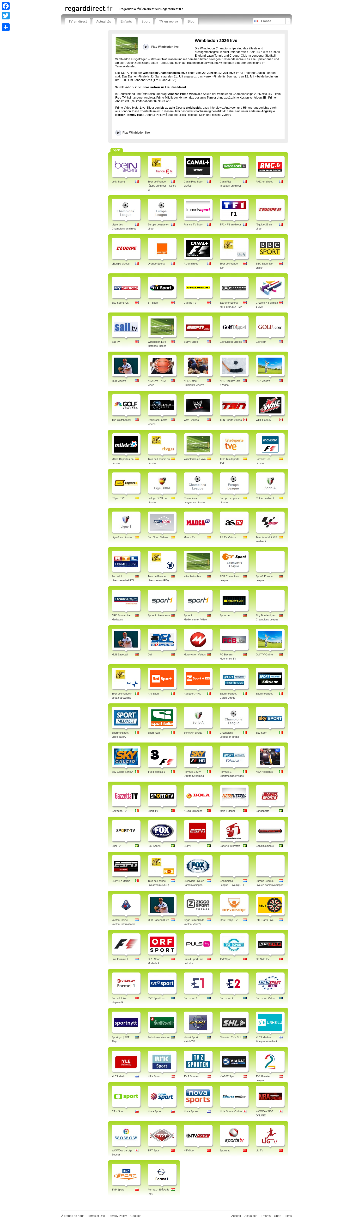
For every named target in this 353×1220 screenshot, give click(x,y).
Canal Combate (265, 845)
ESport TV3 (118, 498)
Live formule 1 (120, 959)
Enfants (126, 21)
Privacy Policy (118, 1216)
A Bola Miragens (193, 810)
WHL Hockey (263, 419)
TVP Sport (118, 1189)
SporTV (116, 845)
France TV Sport (193, 224)
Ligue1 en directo (122, 537)
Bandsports (262, 810)
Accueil (236, 1216)
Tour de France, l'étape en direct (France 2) (162, 185)
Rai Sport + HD (192, 693)
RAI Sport (153, 693)
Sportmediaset (264, 693)
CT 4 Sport (118, 1111)
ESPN (187, 845)
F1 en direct (191, 263)
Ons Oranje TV (228, 920)
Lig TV (259, 1150)
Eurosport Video (265, 998)
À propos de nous (72, 1216)
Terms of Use (96, 1216)
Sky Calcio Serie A (122, 771)
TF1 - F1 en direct (230, 224)
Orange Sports (156, 263)
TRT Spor (153, 1150)
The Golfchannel (121, 419)
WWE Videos (191, 419)
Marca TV (189, 537)
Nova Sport (154, 1111)
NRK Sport (154, 1076)
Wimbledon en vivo (195, 459)
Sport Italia (154, 732)
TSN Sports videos (231, 419)
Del (150, 654)
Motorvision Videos (195, 654)
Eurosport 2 (226, 998)
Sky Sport (261, 732)
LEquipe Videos (121, 263)
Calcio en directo (265, 498)
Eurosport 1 (190, 998)
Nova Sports (191, 1111)
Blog (191, 21)
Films (288, 1216)
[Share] (6, 27)
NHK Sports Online (231, 1111)
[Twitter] (6, 15)
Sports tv (225, 1150)
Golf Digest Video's (231, 341)
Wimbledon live (192, 576)
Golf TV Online (264, 654)
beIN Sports (119, 181)
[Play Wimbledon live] (126, 45)
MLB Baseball (120, 654)
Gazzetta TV (119, 810)
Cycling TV (190, 302)
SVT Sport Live (156, 998)
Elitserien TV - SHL (231, 1037)
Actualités (103, 21)
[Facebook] (6, 6)
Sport (145, 21)
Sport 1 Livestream (159, 615)
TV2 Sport (225, 959)
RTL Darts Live (265, 920)
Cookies (135, 1216)
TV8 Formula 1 (156, 771)
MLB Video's (119, 380)
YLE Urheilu (118, 1076)
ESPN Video (191, 341)
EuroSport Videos (158, 537)
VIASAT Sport (228, 1076)
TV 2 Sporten (191, 1076)
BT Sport (153, 302)
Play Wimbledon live (136, 132)
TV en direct (78, 21)
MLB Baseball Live (158, 920)
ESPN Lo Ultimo (121, 880)
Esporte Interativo (230, 845)
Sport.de (225, 615)
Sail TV (116, 341)
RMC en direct (264, 181)
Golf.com (261, 341)
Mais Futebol (227, 810)
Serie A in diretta (193, 732)
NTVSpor (189, 1150)
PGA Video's (263, 380)
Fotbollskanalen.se (159, 1037)
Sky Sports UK (120, 302)
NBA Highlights (264, 771)
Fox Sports (154, 845)
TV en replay (168, 21)
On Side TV (262, 959)
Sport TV (153, 810)
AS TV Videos (228, 537)
